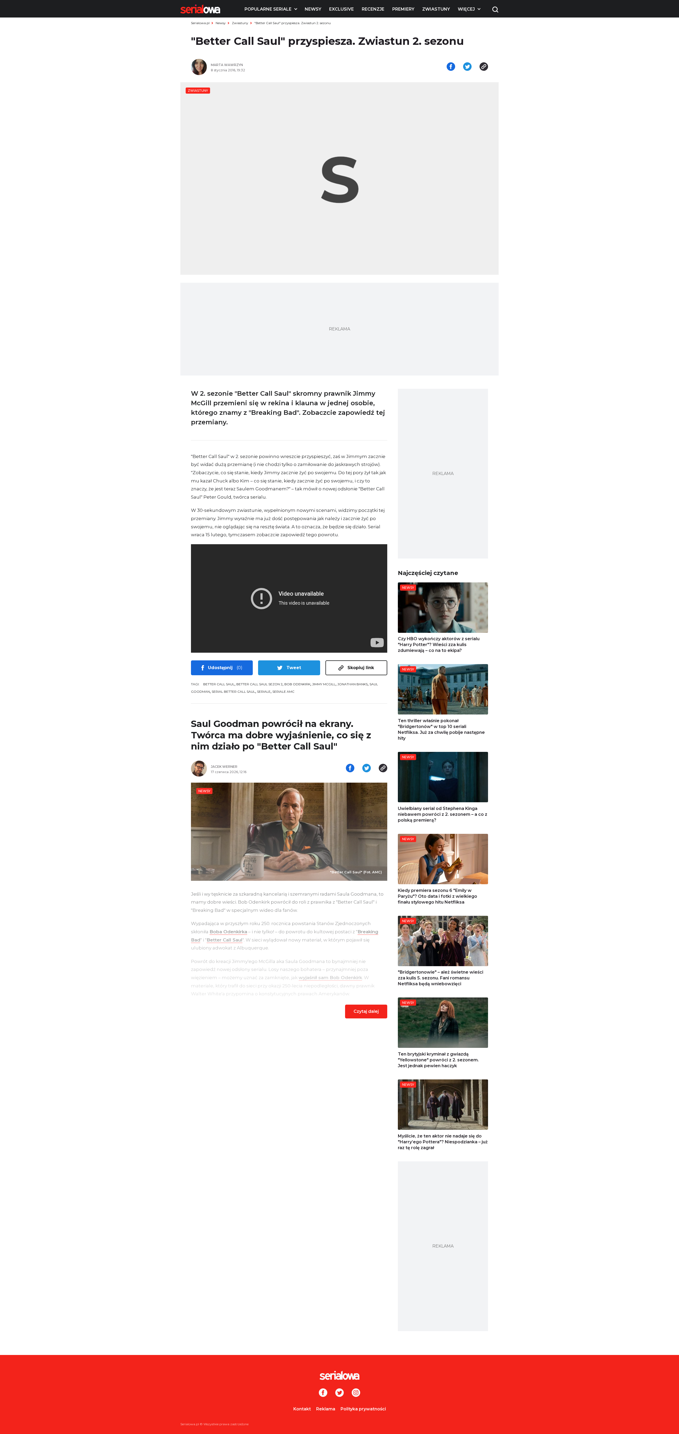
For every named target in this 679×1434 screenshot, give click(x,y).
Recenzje (373, 9)
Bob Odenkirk (297, 684)
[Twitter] (339, 1393)
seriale (264, 692)
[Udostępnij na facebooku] (451, 67)
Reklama (325, 1408)
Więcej (466, 9)
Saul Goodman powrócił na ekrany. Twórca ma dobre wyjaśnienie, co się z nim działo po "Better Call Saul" (281, 735)
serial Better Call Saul (233, 692)
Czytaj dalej (366, 1011)
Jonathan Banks (352, 684)
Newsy (313, 9)
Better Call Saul (218, 684)
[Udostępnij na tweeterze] (467, 67)
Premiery (403, 9)
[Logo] (200, 9)
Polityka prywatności (363, 1408)
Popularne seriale (268, 9)
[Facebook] (323, 1393)
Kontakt (302, 1408)
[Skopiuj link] (484, 67)
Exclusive (341, 9)
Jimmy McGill (324, 684)
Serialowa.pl (200, 23)
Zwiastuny (436, 9)
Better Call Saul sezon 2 (259, 684)
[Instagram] (356, 1393)
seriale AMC (283, 692)
